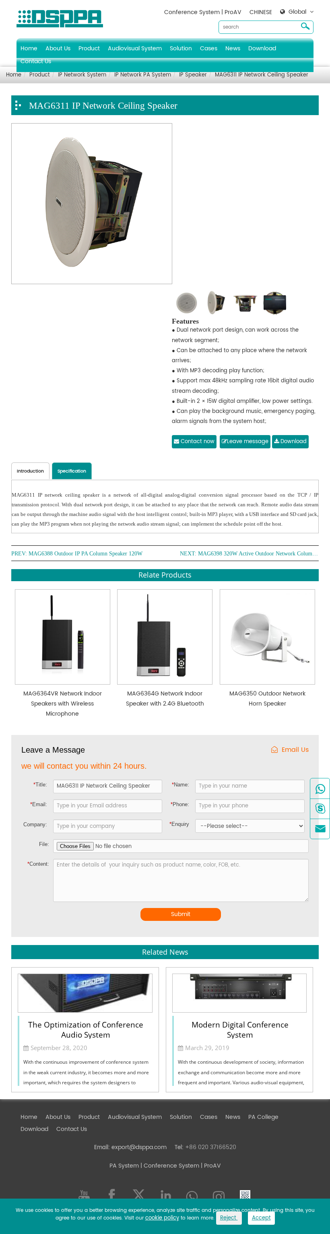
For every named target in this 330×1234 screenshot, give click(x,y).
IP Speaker (193, 75)
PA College (263, 1117)
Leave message (247, 441)
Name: (180, 785)
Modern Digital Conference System (240, 1029)
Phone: (180, 804)
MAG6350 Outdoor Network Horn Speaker (267, 698)
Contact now (196, 441)
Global (297, 12)
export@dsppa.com (139, 1147)
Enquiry (179, 824)
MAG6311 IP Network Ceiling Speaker (261, 75)
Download (262, 48)
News (232, 48)
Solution (181, 48)
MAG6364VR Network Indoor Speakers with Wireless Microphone (62, 703)
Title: (40, 785)
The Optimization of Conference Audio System (85, 1029)
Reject (229, 1218)
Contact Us (36, 61)
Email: (38, 804)
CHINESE (261, 12)
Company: (35, 824)
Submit (180, 914)
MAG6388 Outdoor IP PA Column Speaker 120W (85, 554)
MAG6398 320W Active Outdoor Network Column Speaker (258, 554)
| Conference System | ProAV (180, 1165)
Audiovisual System (135, 48)
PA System (124, 1165)
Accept (261, 1218)
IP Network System (82, 75)
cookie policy (162, 1218)
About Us (57, 48)
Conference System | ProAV (202, 12)
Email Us (295, 750)
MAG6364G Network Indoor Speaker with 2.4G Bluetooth (165, 698)
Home (29, 48)
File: (44, 844)
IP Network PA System (142, 75)
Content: (38, 864)
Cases (208, 48)
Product (89, 48)
